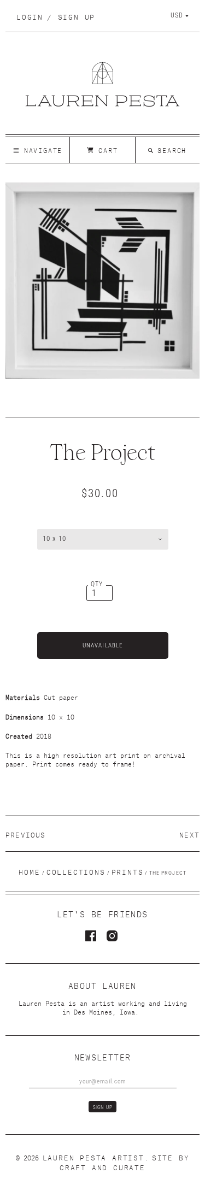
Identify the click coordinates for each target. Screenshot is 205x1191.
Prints (128, 871)
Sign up (76, 16)
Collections (76, 871)
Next (189, 834)
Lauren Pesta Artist (93, 1157)
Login (29, 16)
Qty (97, 584)
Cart (105, 149)
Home (29, 871)
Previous (25, 834)
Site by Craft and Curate (124, 1162)
